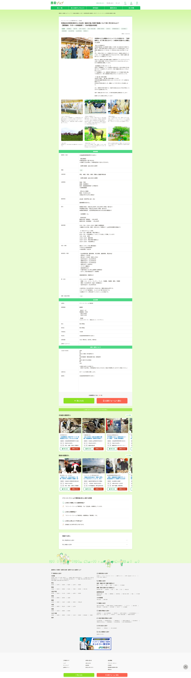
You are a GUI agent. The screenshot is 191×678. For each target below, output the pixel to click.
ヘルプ (64, 663)
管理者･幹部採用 (100, 28)
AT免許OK (108, 28)
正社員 (63, 28)
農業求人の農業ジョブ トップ (65, 13)
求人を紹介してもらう (77, 8)
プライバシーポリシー (112, 663)
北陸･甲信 (54, 591)
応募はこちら (75, 448)
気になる (65, 448)
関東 (52, 587)
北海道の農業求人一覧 (77, 13)
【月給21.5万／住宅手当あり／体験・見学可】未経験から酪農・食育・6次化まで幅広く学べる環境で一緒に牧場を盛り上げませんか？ (70, 477)
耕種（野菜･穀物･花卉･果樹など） (106, 587)
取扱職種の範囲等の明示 (113, 667)
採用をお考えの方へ (90, 667)
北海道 (53, 576)
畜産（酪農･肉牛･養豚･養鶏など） (106, 583)
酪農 (81, 170)
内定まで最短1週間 (91, 28)
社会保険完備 (78, 31)
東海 (52, 596)
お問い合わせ (88, 663)
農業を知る (113, 8)
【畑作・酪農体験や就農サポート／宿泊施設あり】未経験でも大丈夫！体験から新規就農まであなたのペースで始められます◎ (116, 477)
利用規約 (109, 665)
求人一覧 (59, 8)
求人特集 (131, 8)
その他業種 (100, 598)
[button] (129, 432)
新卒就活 (95, 8)
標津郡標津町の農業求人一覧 (89, 13)
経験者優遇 (64, 31)
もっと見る (129, 415)
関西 (52, 600)
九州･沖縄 (54, 613)
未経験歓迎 (69, 28)
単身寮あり (85, 31)
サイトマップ (65, 665)
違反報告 (87, 665)
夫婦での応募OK (82, 28)
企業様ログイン (66, 667)
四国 (52, 609)
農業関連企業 (100, 592)
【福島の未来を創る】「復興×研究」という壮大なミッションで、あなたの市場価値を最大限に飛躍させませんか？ (93, 477)
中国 (52, 604)
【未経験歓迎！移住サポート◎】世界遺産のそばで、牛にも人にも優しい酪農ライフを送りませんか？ (69, 437)
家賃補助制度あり (115, 28)
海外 (52, 617)
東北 (52, 583)
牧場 (81, 296)
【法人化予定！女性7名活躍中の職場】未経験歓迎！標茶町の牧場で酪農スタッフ (93, 437)
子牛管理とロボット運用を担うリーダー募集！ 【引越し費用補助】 (116, 437)
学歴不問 (75, 28)
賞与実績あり (124, 28)
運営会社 (109, 669)
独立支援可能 (71, 31)
